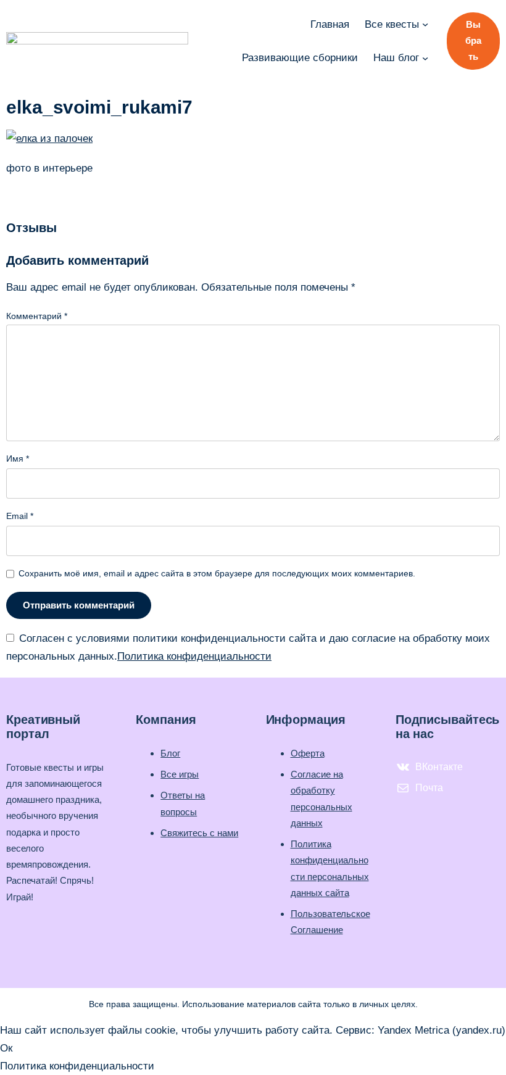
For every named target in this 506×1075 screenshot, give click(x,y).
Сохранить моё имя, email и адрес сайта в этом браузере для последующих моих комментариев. (217, 573)
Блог (170, 753)
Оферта (308, 753)
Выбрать (473, 40)
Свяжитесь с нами (199, 833)
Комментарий (36, 316)
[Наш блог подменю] (425, 57)
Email (19, 516)
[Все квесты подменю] (425, 24)
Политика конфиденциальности (194, 656)
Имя (17, 458)
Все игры (179, 774)
